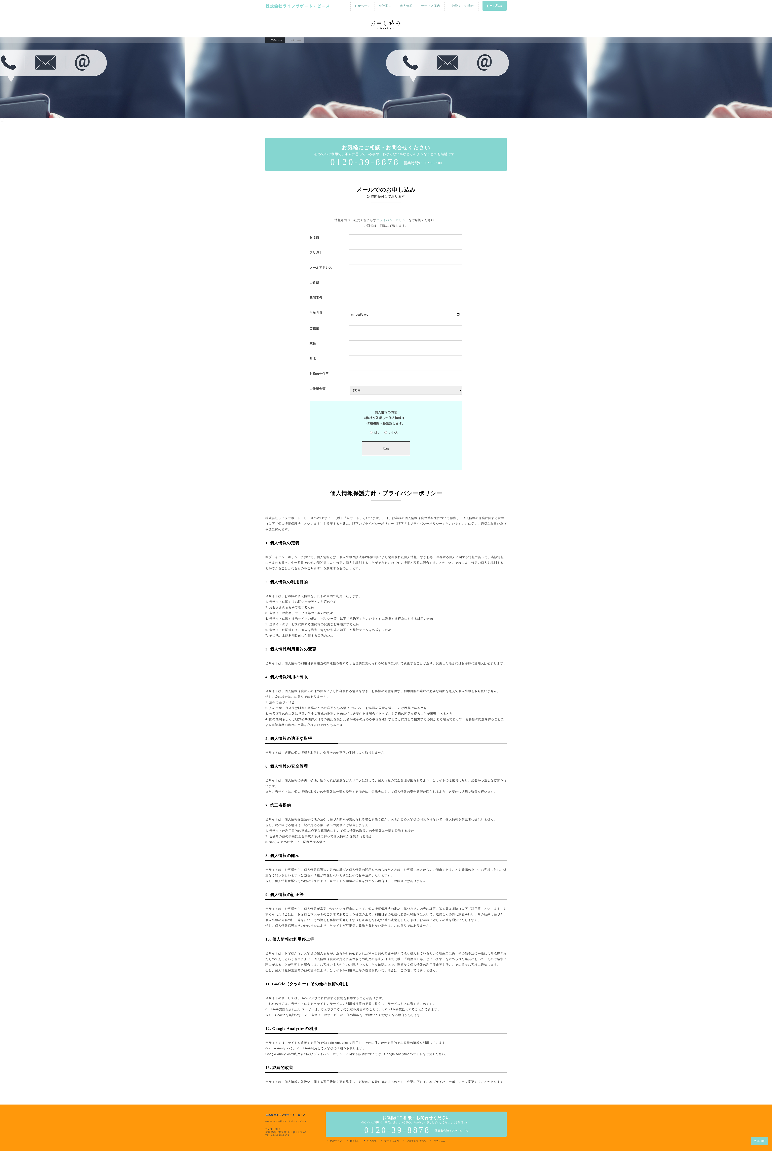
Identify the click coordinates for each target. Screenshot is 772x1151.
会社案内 (385, 5)
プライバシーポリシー (392, 220)
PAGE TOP (760, 1141)
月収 (313, 358)
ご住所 (314, 282)
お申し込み (495, 5)
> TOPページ (275, 40)
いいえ (393, 432)
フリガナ (316, 252)
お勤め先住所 (319, 373)
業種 (313, 343)
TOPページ (363, 5)
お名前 (314, 237)
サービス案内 (430, 5)
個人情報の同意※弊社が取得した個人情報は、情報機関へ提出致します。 (386, 418)
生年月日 (316, 312)
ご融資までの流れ (461, 5)
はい (377, 432)
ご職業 (314, 328)
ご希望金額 (318, 388)
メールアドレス (321, 267)
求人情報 (406, 5)
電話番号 (316, 297)
